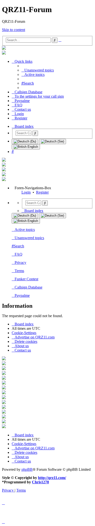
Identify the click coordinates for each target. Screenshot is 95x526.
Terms (19, 271)
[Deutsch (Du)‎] (25, 141)
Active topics (25, 230)
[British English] (26, 146)
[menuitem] (37, 70)
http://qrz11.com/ (52, 478)
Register (42, 192)
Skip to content (13, 30)
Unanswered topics (29, 238)
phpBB (27, 469)
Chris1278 (40, 482)
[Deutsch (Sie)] (52, 141)
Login (26, 192)
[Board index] (4, 48)
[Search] (35, 133)
